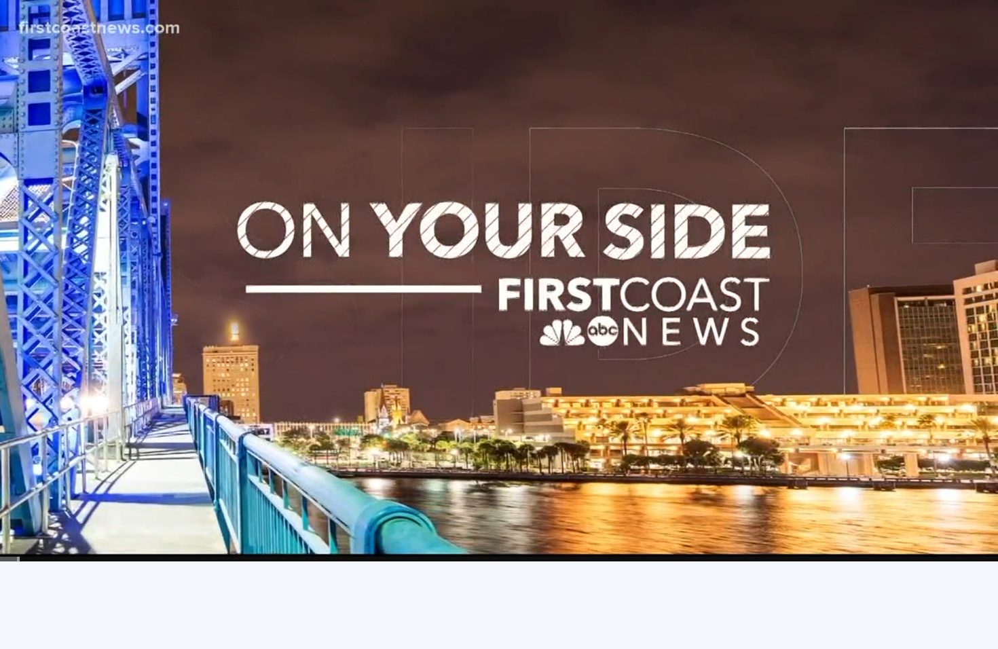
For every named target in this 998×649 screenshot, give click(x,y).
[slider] (499, 558)
